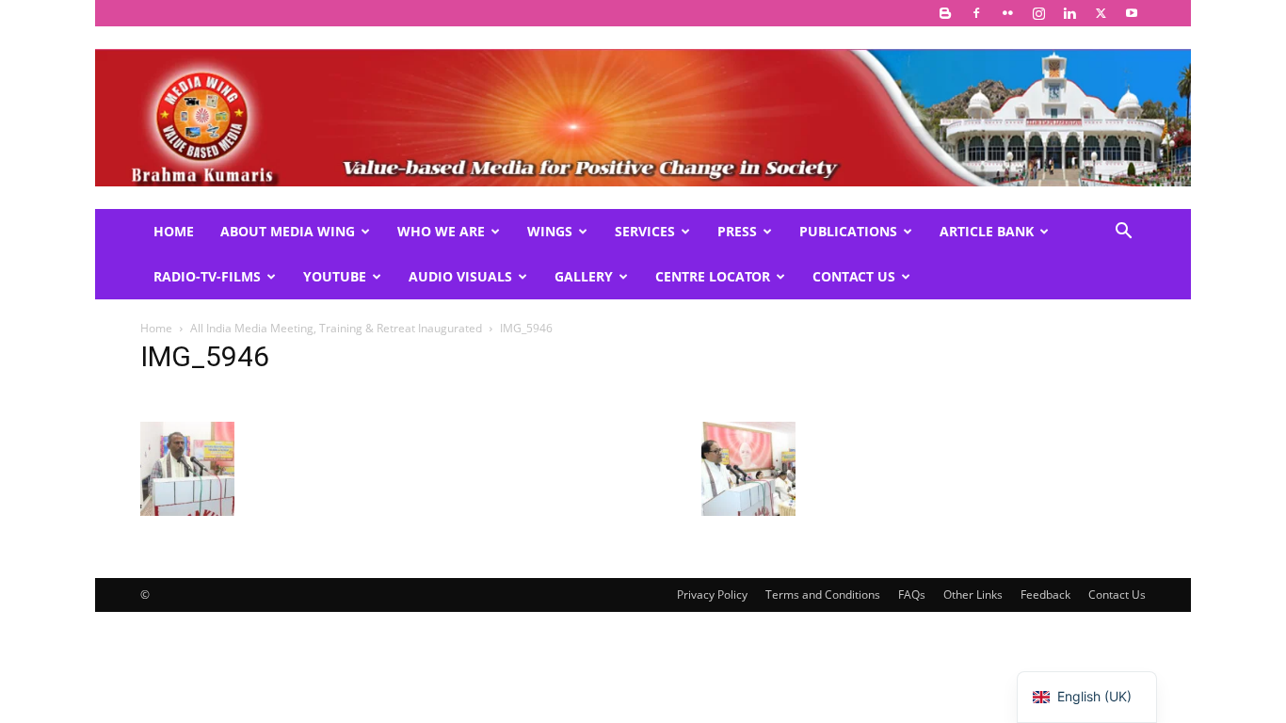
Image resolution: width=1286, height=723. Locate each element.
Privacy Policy (712, 594)
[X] (1100, 13)
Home (173, 231)
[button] (1123, 233)
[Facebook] (976, 13)
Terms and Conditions (822, 594)
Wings (549, 231)
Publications (848, 231)
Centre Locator (712, 276)
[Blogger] (945, 13)
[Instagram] (1038, 13)
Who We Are (441, 231)
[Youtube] (1131, 13)
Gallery (584, 276)
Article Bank (987, 231)
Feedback (1045, 594)
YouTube (334, 276)
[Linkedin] (1069, 13)
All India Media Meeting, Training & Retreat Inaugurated (336, 328)
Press (737, 231)
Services (645, 231)
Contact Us (853, 276)
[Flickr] (1007, 13)
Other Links (973, 594)
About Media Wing (287, 231)
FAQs (911, 594)
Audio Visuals (460, 276)
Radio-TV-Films (207, 276)
